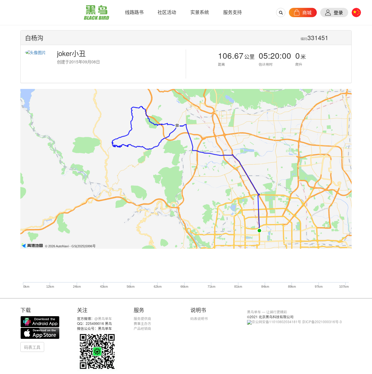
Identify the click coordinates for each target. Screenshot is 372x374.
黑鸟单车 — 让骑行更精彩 (267, 311)
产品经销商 (142, 328)
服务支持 (232, 12)
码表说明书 (199, 318)
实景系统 (199, 12)
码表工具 (32, 347)
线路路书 (134, 12)
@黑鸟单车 (103, 318)
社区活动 (167, 12)
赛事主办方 (142, 323)
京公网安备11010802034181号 (276, 321)
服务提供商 (142, 318)
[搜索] (281, 12)
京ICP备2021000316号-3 (322, 321)
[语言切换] (356, 12)
